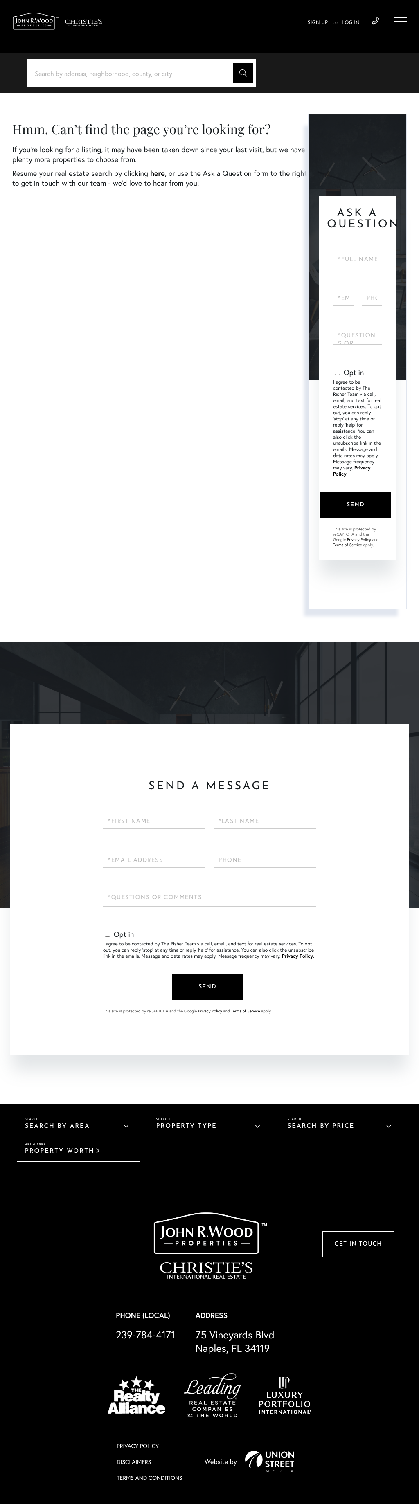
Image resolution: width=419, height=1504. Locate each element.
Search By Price (320, 1126)
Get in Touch (358, 1244)
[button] (243, 73)
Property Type (186, 1126)
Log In (351, 22)
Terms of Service (347, 545)
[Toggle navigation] (400, 21)
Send (356, 505)
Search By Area (57, 1126)
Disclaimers (134, 1462)
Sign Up (318, 22)
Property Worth (60, 1151)
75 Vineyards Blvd (235, 1341)
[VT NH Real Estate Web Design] (269, 1461)
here (157, 173)
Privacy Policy (359, 539)
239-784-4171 (375, 21)
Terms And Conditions (149, 1478)
